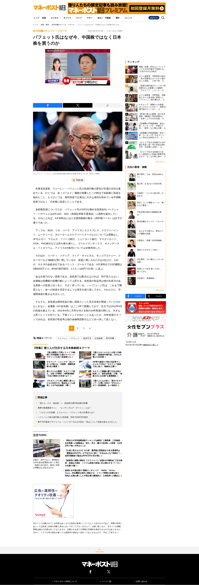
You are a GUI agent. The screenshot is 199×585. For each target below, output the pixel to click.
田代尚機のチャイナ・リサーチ (63, 25)
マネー (89, 18)
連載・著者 (45, 25)
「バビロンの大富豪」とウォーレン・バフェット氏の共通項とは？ (66, 412)
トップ (36, 18)
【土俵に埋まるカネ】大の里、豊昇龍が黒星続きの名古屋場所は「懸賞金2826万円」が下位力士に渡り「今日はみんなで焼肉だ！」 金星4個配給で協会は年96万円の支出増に (94, 453)
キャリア (67, 18)
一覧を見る (159, 162)
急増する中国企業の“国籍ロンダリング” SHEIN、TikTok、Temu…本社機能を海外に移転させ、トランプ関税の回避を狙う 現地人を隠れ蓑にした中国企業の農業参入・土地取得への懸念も (93, 473)
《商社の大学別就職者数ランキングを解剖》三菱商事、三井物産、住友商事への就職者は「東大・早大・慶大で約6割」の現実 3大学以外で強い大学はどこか (93, 443)
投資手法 (87, 338)
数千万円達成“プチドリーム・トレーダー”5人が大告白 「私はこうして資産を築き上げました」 (78, 422)
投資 (44, 18)
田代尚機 (110, 338)
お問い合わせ (141, 581)
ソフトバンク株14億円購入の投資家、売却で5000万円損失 (63, 417)
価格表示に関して (150, 345)
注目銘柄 (98, 338)
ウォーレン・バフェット (69, 338)
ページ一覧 (106, 581)
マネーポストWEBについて (65, 581)
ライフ (79, 18)
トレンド (128, 18)
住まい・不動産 (104, 18)
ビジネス (54, 18)
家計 (118, 18)
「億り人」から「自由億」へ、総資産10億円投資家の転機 (62, 403)
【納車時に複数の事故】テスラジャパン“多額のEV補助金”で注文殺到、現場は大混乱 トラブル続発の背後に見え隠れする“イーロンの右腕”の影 (93, 463)
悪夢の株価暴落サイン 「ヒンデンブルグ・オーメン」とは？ (64, 408)
